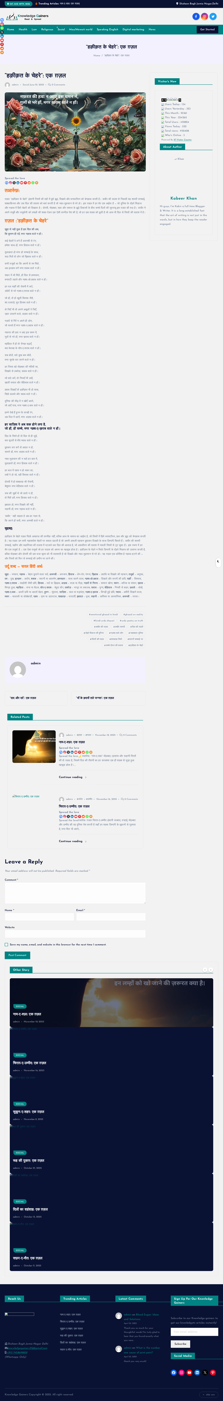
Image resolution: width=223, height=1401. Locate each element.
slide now (210, 1395)
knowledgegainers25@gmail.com (27, 1348)
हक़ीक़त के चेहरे (136, 645)
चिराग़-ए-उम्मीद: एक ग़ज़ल (29, 1063)
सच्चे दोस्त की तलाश (114, 645)
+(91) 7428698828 (16, 1352)
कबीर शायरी (120, 627)
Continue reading (71, 777)
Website (10, 927)
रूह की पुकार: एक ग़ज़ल (28, 1161)
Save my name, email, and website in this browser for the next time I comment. (58, 944)
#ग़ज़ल (88, 735)
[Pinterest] (25, 182)
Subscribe (180, 1344)
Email (80, 910)
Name (9, 910)
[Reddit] (29, 182)
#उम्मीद (89, 799)
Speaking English (107, 29)
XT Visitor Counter (183, 140)
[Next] (210, 969)
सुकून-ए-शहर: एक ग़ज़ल (28, 1112)
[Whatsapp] (32, 182)
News (152, 29)
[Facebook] (6, 182)
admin (15, 85)
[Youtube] (21, 182)
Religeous (47, 29)
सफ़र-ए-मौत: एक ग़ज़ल (27, 1258)
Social (61, 29)
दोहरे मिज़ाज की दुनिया (94, 633)
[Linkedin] (17, 182)
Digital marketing (133, 29)
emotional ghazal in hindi (104, 614)
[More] (36, 182)
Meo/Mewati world (80, 29)
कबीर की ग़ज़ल (102, 627)
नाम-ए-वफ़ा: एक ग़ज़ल (27, 1014)
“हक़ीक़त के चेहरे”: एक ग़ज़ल (116, 55)
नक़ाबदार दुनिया (136, 633)
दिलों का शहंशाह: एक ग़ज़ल (30, 1209)
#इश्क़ (79, 735)
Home (10, 29)
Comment (11, 880)
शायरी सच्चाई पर (136, 639)
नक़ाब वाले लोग (117, 633)
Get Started (207, 29)
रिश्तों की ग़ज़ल (98, 639)
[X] (14, 182)
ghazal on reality (134, 614)
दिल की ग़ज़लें (137, 627)
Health (23, 29)
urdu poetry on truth (132, 621)
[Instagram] (10, 182)
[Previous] (205, 969)
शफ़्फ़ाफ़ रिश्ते (116, 639)
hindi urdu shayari (104, 621)
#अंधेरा (80, 799)
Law (34, 29)
